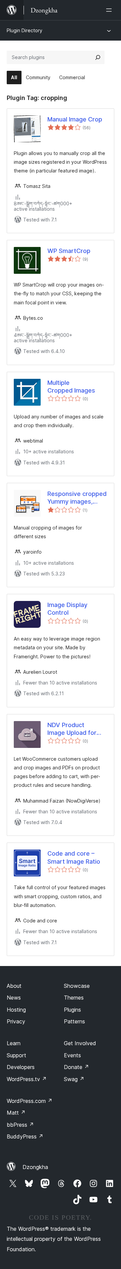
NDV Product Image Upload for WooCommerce (71, 729)
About (14, 985)
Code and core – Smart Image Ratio (73, 857)
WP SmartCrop (68, 250)
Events (72, 1055)
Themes (74, 997)
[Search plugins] (98, 57)
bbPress (20, 1124)
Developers (21, 1067)
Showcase (77, 985)
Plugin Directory (24, 30)
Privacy (16, 1021)
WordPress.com (29, 1101)
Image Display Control (67, 608)
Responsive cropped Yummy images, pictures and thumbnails (77, 498)
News (14, 997)
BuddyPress (25, 1136)
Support (16, 1055)
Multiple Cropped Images (71, 386)
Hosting (16, 1009)
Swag (74, 1079)
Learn (14, 1043)
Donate (76, 1067)
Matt (16, 1112)
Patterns (74, 1021)
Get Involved (80, 1043)
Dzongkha (35, 1167)
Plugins (72, 1009)
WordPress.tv (27, 1079)
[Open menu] (110, 10)
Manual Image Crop (74, 119)
